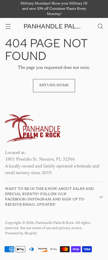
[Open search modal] (100, 26)
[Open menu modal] (8, 26)
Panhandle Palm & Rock (54, 223)
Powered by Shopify (21, 233)
